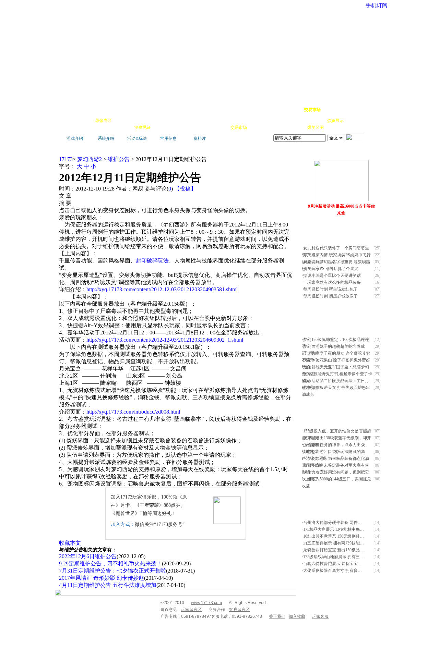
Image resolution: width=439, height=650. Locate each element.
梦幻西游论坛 (124, 109)
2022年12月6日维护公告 (88, 556)
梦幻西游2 (89, 159)
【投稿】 (185, 189)
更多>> (358, 153)
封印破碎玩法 (152, 260)
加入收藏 (297, 616)
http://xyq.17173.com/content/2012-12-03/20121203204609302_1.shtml (164, 340)
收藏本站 (331, 109)
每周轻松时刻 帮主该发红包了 (330, 289)
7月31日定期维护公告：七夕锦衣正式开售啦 (112, 571)
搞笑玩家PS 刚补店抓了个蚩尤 (330, 268)
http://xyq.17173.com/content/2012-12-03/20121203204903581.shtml (162, 289)
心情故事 (180, 120)
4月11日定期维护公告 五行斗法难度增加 (107, 585)
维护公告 (119, 159)
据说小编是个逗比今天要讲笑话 (332, 275)
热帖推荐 (123, 127)
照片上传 (296, 127)
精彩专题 (335, 127)
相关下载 (219, 127)
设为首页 (350, 109)
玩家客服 (320, 616)
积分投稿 (258, 127)
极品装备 (123, 120)
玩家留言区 (191, 609)
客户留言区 (239, 609)
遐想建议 (278, 120)
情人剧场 (297, 120)
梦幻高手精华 (165, 109)
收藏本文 (70, 543)
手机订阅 (181, 127)
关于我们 (277, 616)
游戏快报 (104, 127)
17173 (66, 159)
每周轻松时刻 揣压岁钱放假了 (330, 296)
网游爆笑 (316, 120)
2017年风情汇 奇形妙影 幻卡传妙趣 (101, 578)
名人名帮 (258, 120)
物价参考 (239, 120)
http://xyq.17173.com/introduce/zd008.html (133, 412)
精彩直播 (161, 120)
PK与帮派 (200, 120)
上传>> (372, 153)
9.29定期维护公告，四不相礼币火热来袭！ (110, 563)
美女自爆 (142, 120)
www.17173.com (206, 602)
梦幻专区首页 (77, 109)
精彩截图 (200, 127)
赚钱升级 (220, 120)
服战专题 (162, 127)
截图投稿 (277, 127)
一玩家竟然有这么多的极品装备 (332, 282)
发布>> (372, 228)
